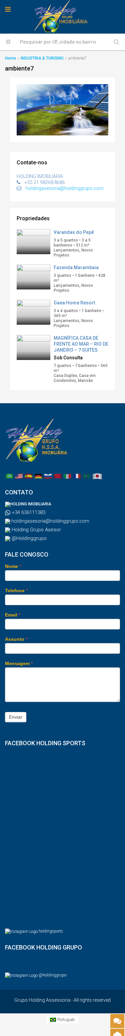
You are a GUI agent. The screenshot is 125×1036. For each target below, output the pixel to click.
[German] (38, 476)
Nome (13, 566)
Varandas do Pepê (74, 232)
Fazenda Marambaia (76, 267)
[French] (77, 476)
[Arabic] (86, 476)
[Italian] (67, 476)
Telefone (16, 590)
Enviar (15, 717)
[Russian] (48, 476)
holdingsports (51, 931)
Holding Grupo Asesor (35, 530)
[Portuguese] (9, 476)
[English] (19, 476)
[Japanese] (97, 476)
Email (12, 614)
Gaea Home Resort (74, 302)
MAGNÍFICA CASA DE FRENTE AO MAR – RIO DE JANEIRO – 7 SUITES (81, 344)
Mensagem (19, 663)
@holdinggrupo (52, 975)
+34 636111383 (27, 512)
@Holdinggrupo (28, 538)
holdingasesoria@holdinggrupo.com (65, 188)
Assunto (16, 639)
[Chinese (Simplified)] (57, 476)
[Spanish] (28, 476)
